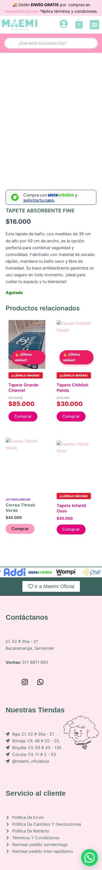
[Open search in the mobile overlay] (51, 43)
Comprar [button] (23, 416)
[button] (94, 24)
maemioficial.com (22, 11)
